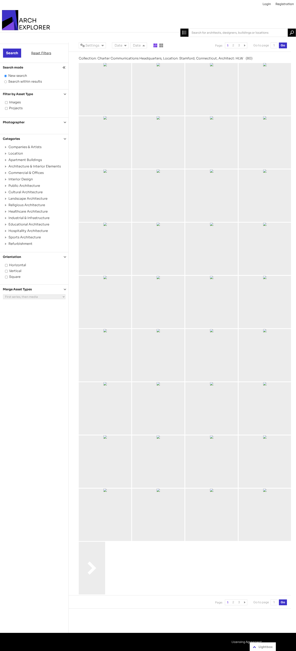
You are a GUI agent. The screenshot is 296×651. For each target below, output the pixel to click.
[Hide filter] (64, 67)
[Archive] (148, 20)
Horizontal (17, 265)
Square (15, 277)
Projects (16, 108)
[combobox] (238, 33)
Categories (11, 139)
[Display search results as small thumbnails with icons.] (161, 45)
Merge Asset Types (17, 289)
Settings (92, 45)
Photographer (14, 122)
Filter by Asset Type (18, 94)
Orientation (12, 257)
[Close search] (184, 33)
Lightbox (266, 647)
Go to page (261, 45)
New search (17, 76)
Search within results (25, 81)
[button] (5, 147)
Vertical (15, 271)
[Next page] (245, 45)
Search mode (13, 67)
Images (15, 102)
